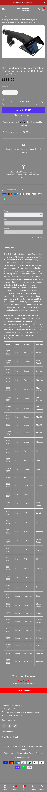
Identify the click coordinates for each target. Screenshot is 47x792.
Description (9, 248)
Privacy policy (22, 753)
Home (4, 16)
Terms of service (36, 753)
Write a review (23, 690)
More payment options (23, 115)
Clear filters (37, 238)
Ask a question (11, 132)
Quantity (5, 86)
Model (6, 228)
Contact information (23, 757)
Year (6, 211)
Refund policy (9, 753)
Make (6, 220)
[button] (42, 102)
